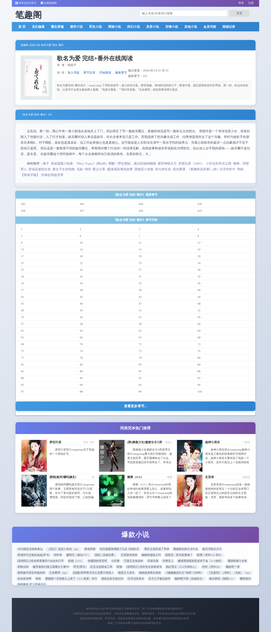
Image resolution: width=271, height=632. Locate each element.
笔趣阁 (24, 45)
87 (140, 371)
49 (22, 310)
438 (23, 210)
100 (200, 391)
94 (81, 384)
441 (82, 204)
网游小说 (114, 26)
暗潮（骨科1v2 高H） (210, 554)
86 (81, 371)
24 (199, 263)
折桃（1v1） (76, 560)
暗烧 (119, 566)
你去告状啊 (24, 578)
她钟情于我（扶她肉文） (190, 578)
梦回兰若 (55, 442)
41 (22, 296)
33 (22, 283)
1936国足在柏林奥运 (30, 549)
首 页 (22, 26)
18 (81, 256)
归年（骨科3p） (212, 566)
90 (81, 378)
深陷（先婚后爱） (106, 554)
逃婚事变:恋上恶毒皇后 (32, 584)
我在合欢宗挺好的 (112, 578)
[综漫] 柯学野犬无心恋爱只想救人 (93, 572)
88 (199, 371)
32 (199, 276)
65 (22, 337)
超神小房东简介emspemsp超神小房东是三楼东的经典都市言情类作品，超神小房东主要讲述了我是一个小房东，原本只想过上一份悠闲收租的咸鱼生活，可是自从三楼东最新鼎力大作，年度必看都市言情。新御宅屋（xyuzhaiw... (227, 462)
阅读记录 (229, 26)
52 (199, 310)
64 (199, 330)
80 (199, 357)
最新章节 (121, 72)
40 (199, 290)
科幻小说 (133, 26)
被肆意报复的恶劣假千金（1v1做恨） (201, 560)
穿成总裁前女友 (40, 169)
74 (81, 351)
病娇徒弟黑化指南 (150, 572)
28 (199, 269)
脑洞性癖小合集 (237, 560)
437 (82, 210)
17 (22, 256)
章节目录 (89, 72)
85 (22, 371)
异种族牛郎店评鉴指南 (31, 572)
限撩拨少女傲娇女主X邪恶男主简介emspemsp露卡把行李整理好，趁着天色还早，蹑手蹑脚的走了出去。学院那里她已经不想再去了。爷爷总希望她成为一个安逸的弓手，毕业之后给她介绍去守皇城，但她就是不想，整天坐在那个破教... (149, 462)
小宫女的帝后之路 (218, 163)
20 (199, 256)
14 (81, 249)
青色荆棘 (89, 549)
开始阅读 (105, 72)
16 (199, 249)
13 (22, 249)
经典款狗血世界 (52, 175)
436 (141, 210)
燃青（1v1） (135, 477)
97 (22, 391)
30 (81, 276)
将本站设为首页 (27, 2)
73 (22, 351)
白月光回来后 (136, 578)
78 (81, 357)
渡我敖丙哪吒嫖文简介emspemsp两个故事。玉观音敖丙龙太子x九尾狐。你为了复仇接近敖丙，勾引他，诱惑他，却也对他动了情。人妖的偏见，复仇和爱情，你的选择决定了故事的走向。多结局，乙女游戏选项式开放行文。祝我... (72, 497)
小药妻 (115, 560)
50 (81, 310)
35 (140, 283)
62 (81, 330)
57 (22, 324)
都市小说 (76, 26)
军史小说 (95, 26)
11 (140, 242)
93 (22, 384)
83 (140, 364)
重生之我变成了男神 (156, 549)
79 (140, 357)
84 (199, 364)
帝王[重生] (79, 566)
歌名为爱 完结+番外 (52, 45)
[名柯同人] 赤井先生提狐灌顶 (144, 566)
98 (81, 391)
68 (199, 337)
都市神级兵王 (167, 163)
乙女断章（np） (59, 572)
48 (199, 303)
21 (22, 263)
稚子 (46, 163)
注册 (251, 2)
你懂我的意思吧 (97, 560)
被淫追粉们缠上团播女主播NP (51, 566)
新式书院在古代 (212, 549)
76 (199, 351)
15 (140, 249)
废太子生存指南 (64, 169)
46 (81, 303)
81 (22, 364)
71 (140, 344)
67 (140, 337)
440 (141, 204)
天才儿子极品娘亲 (159, 578)
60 (199, 324)
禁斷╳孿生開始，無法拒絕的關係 (132, 163)
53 (22, 317)
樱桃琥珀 (245, 578)
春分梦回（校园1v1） (222, 578)
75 (140, 351)
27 (140, 269)
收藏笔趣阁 (50, 2)
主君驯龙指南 (129, 554)
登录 (241, 2)
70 (81, 344)
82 (81, 364)
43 (140, 296)
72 (199, 344)
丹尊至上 (168, 560)
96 (199, 384)
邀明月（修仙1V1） (78, 554)
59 (140, 324)
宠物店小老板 (143, 169)
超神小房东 (212, 442)
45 (22, 303)
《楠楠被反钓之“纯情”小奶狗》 (184, 572)
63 (140, 330)
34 (81, 283)
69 (22, 344)
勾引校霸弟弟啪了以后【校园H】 (120, 549)
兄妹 (79, 169)
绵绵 (87, 169)
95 (140, 384)
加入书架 (73, 72)
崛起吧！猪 (233, 566)
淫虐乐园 (152, 560)
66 (81, 337)
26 (81, 269)
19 (140, 256)
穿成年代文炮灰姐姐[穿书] (34, 554)
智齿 (38, 578)
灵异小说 (152, 26)
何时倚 (58, 554)
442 (145, 76)
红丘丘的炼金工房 (101, 566)
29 (22, 276)
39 (140, 290)
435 (200, 210)
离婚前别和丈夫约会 (185, 549)
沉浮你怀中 (227, 169)
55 (140, 317)
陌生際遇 (179, 169)
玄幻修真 (38, 26)
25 (22, 269)
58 (81, 324)
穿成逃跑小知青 (62, 163)
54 (81, 317)
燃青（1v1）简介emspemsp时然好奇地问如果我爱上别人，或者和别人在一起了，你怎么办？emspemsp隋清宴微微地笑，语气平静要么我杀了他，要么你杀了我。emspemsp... (149, 493)
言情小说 (171, 26)
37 (22, 290)
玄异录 (209, 477)
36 (199, 283)
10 (81, 242)
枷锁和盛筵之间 (151, 554)
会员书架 (209, 26)
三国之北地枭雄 (133, 560)
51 (140, 310)
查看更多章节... (135, 406)
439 (200, 204)
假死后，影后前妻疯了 (179, 554)
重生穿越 (57, 26)
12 (199, 242)
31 (140, 276)
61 (22, 330)
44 (199, 296)
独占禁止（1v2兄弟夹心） (182, 566)
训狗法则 (23, 566)
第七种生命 (163, 169)
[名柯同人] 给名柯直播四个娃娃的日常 (41, 560)
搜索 (239, 13)
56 (199, 317)
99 (140, 391)
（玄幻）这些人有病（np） (63, 549)
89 (22, 378)
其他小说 (190, 26)
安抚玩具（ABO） (191, 163)
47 (140, 303)
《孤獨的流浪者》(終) (202, 169)
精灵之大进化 (126, 572)
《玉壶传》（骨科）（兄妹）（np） (230, 572)
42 (81, 296)
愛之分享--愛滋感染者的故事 (113, 169)
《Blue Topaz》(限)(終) (91, 163)
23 (140, 263)
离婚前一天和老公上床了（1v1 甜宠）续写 (71, 578)
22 (81, 263)
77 (22, 357)
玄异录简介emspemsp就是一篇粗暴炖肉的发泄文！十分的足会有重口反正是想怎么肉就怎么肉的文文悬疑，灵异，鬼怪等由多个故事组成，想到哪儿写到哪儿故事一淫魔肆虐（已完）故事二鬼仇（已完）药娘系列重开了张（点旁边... (227, 497)
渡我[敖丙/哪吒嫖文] (63, 477)
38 (81, 290)
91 (140, 378)
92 (199, 378)
